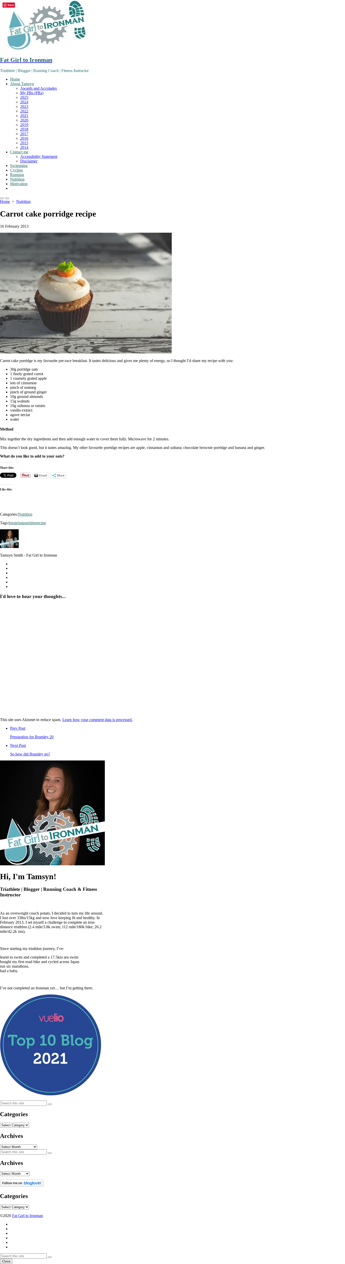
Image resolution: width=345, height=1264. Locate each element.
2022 (24, 111)
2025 (24, 97)
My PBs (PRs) (31, 93)
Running (17, 175)
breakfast (16, 523)
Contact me (19, 152)
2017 (24, 134)
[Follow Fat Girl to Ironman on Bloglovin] (22, 1185)
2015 (24, 143)
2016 (24, 138)
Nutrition (17, 179)
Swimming (19, 165)
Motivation (19, 184)
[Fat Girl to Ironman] (172, 26)
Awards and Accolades (38, 88)
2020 (24, 120)
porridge (29, 523)
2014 (24, 147)
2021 (24, 115)
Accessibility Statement (38, 156)
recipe (41, 523)
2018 (24, 129)
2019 (24, 125)
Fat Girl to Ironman (27, 1215)
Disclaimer (28, 161)
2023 (24, 106)
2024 (24, 102)
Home (15, 79)
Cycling (16, 170)
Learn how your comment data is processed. (97, 720)
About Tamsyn (22, 84)
